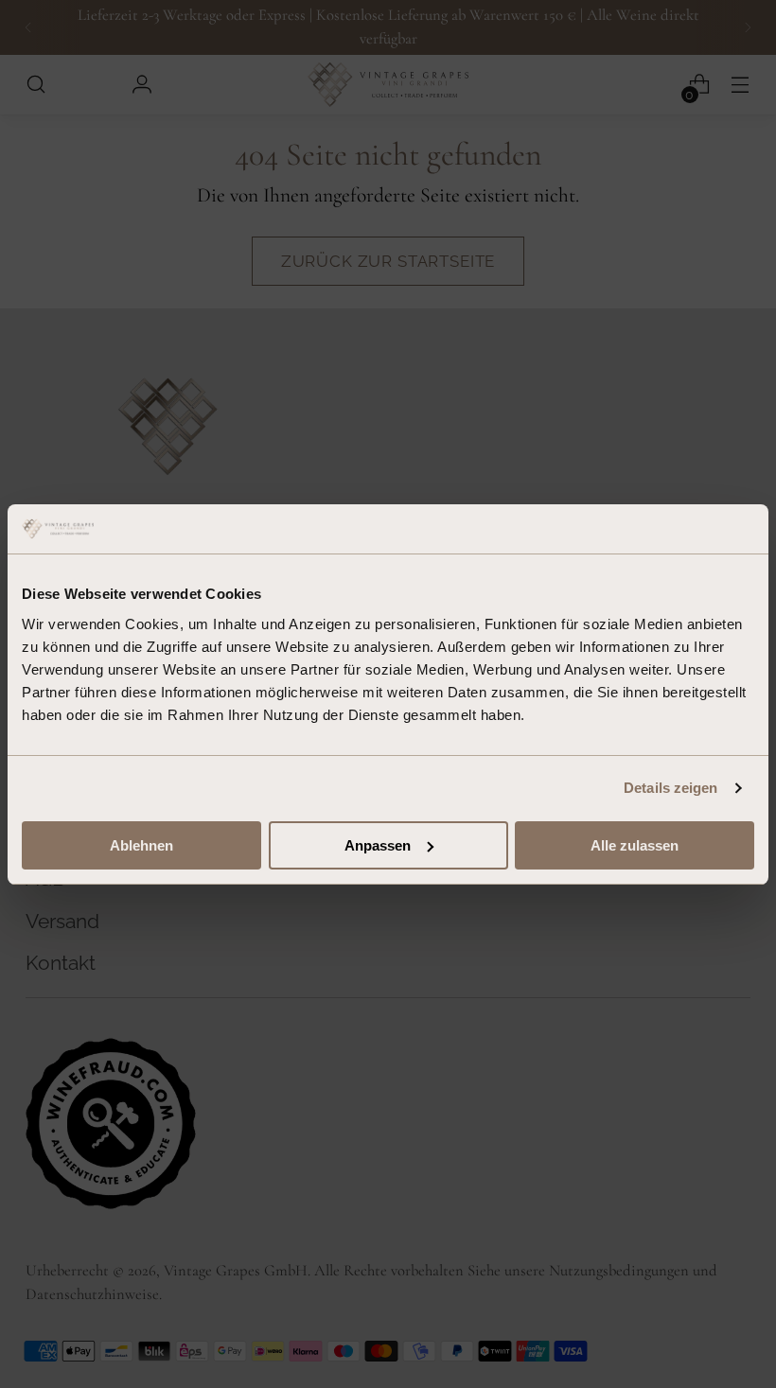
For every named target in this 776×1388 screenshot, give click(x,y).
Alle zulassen (635, 845)
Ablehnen (141, 845)
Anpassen (377, 845)
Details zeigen (670, 788)
